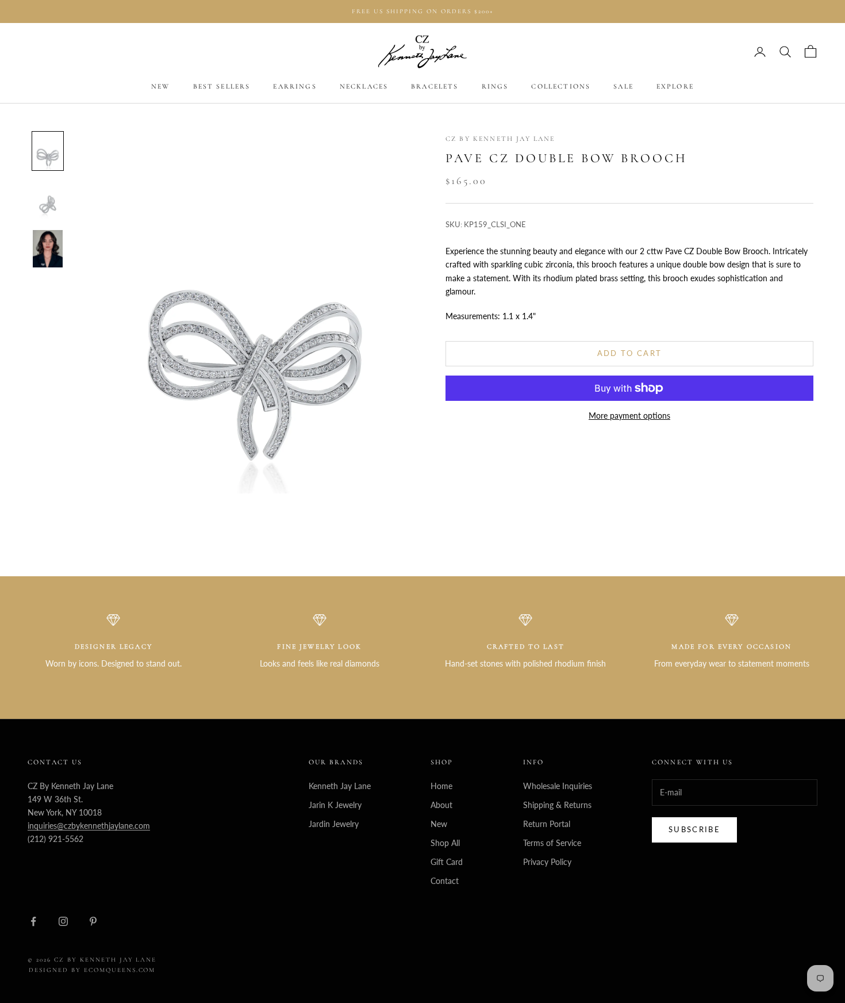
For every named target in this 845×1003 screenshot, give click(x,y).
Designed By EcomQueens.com (92, 970)
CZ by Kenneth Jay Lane (500, 139)
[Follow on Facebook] (33, 921)
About (441, 805)
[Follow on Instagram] (63, 921)
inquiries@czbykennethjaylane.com (89, 825)
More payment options (629, 415)
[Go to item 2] (48, 200)
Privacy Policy (547, 862)
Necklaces (364, 87)
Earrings (294, 87)
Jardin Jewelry (334, 824)
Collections (560, 87)
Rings (495, 87)
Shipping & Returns (557, 805)
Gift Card (447, 862)
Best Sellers (222, 87)
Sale (623, 87)
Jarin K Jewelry (335, 805)
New (160, 87)
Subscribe (694, 829)
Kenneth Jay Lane (340, 786)
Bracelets (434, 87)
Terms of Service (552, 843)
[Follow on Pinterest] (93, 921)
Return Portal (546, 824)
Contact (445, 881)
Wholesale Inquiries (557, 786)
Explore (675, 87)
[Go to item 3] (48, 249)
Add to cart (629, 353)
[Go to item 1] (48, 151)
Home (441, 786)
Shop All (445, 843)
